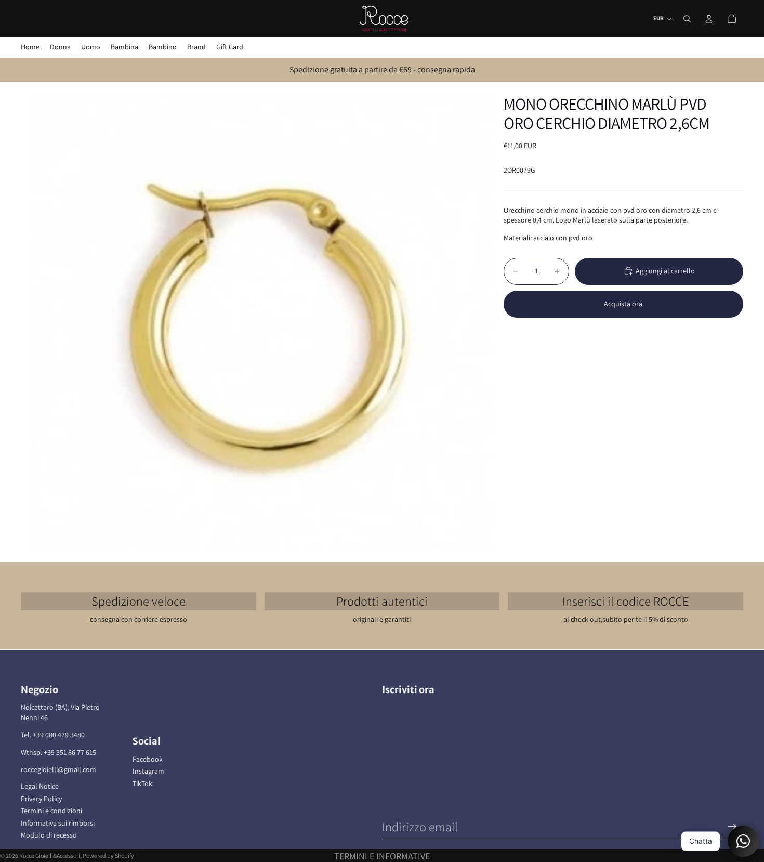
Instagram (148, 771)
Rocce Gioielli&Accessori (49, 855)
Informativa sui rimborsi (58, 823)
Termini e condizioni (51, 810)
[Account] (708, 18)
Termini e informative (382, 856)
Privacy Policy (41, 798)
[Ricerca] (687, 18)
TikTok (142, 783)
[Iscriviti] (732, 827)
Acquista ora (623, 303)
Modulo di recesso (49, 835)
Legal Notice (40, 786)
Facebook (148, 759)
